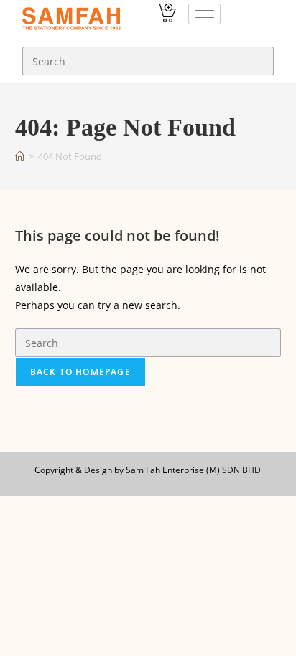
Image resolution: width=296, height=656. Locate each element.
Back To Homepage (80, 372)
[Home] (19, 156)
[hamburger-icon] (204, 14)
